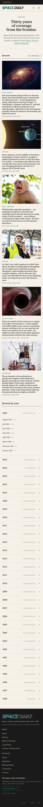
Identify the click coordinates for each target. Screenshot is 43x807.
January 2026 (9, 450)
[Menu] (39, 8)
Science (35, 40)
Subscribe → (11, 788)
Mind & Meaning (21, 43)
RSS (14, 793)
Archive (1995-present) (11, 748)
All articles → (34, 56)
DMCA (39, 802)
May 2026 (8, 433)
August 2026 (9, 419)
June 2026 (8, 428)
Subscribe (7, 2)
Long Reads (6, 745)
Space (28, 40)
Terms (32, 802)
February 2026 (10, 446)
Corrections (6, 769)
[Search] (33, 8)
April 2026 (8, 437)
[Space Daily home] (13, 8)
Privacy (24, 802)
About (4, 757)
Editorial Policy (8, 765)
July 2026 (8, 424)
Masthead (6, 761)
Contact (5, 772)
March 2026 (9, 442)
